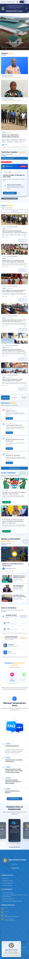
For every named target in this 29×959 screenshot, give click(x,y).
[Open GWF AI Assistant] (25, 955)
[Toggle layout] (19, 942)
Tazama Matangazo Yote (14, 468)
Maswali (3, 1)
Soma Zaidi (6, 144)
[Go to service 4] (13, 847)
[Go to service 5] (15, 847)
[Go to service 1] (9, 847)
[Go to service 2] (11, 847)
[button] (14, 748)
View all (26, 541)
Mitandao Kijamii (11, 1)
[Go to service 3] (12, 847)
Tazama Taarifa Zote (9, 158)
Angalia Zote (22, 473)
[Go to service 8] (19, 847)
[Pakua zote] (23, 623)
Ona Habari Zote (14, 211)
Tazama (10, 418)
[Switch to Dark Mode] (17, 2)
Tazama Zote (23, 616)
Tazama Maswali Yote (13, 798)
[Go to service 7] (17, 847)
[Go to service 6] (16, 847)
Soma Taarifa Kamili (9, 193)
